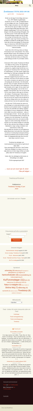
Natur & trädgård (12, 285)
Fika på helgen (25, 171)
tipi (16, 290)
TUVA (4, 384)
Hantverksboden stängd (12, 250)
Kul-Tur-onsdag (13, 260)
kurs (27, 280)
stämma (12, 290)
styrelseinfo (6, 290)
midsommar (11, 282)
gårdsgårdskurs (13, 272)
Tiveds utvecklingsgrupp (16, 319)
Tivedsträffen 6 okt (16, 345)
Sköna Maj (11, 287)
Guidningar (16, 314)
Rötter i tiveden (25, 284)
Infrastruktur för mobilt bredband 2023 (16, 361)
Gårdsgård (25, 270)
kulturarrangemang (16, 277)
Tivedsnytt (17, 329)
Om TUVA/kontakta (13, 384)
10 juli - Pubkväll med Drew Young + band (13, 257)
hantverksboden (10, 275)
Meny (16, 5)
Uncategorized (20, 14)
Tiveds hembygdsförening (16, 316)
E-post (9, 234)
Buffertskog (18, 270)
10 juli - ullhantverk (13, 255)
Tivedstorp (11, 186)
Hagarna (22, 272)
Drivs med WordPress (7, 407)
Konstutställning (25, 275)
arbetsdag (9, 270)
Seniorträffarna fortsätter (16, 331)
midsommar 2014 (20, 282)
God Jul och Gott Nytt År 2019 (16, 169)
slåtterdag (23, 287)
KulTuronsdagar (13, 279)
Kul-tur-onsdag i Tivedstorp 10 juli (13, 253)
